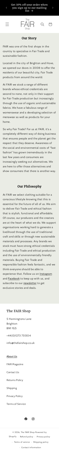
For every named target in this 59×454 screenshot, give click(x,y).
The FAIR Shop (28, 432)
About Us (12, 356)
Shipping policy (41, 442)
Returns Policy (15, 380)
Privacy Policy (15, 396)
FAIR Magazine (15, 364)
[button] (7, 24)
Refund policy (26, 436)
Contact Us (13, 372)
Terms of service (22, 442)
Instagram (46, 273)
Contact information (31, 447)
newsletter (30, 283)
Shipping (12, 388)
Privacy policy (43, 436)
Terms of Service (16, 403)
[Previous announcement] (6, 7)
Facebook (14, 278)
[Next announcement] (52, 7)
